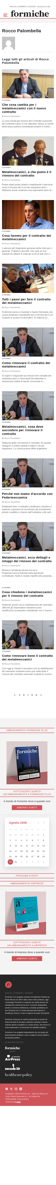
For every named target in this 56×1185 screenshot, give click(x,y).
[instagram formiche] (16, 1089)
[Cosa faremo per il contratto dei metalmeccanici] (28, 214)
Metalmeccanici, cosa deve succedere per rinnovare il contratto (22, 430)
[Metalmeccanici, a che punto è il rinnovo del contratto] (28, 150)
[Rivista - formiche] (28, 1049)
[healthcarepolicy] (28, 1075)
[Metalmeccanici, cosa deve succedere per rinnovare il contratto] (28, 405)
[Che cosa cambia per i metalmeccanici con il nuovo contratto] (28, 83)
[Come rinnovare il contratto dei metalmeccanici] (28, 342)
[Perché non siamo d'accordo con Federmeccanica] (28, 472)
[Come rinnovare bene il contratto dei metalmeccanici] (28, 634)
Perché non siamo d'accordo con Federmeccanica (27, 495)
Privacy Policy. (23, 1099)
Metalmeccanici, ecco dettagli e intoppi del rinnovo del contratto (27, 559)
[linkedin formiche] (20, 1089)
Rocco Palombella (12, 116)
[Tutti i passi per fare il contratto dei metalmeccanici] (28, 278)
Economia (6, 100)
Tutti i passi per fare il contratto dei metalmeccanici (26, 301)
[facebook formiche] (6, 1089)
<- (15, 695)
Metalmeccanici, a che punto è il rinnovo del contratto (26, 173)
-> (41, 695)
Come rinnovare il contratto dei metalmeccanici (26, 364)
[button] (6, 14)
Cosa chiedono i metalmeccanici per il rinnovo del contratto (27, 593)
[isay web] (18, 1102)
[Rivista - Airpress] (28, 1058)
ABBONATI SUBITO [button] (27, 807)
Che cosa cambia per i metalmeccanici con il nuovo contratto (24, 108)
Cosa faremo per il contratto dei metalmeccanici (26, 237)
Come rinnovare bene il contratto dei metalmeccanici (27, 657)
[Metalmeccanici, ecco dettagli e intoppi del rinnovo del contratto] (28, 536)
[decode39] (28, 1067)
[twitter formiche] (11, 1089)
